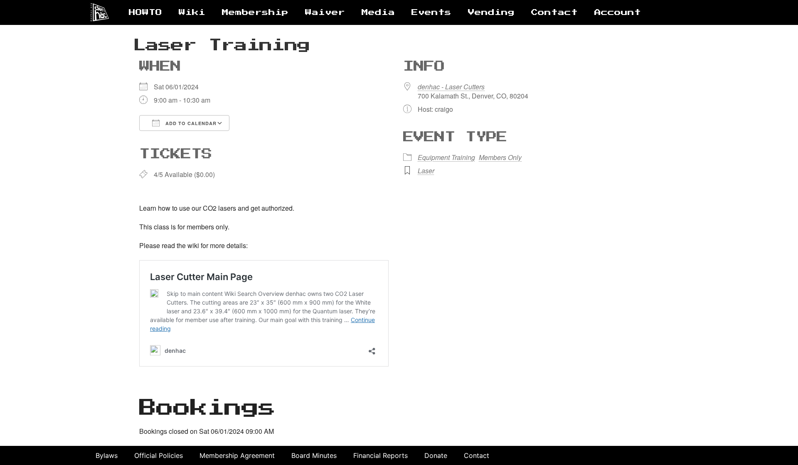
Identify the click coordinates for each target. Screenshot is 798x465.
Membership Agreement (237, 455)
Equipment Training (446, 157)
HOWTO (145, 12)
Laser (426, 170)
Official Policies (158, 455)
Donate (435, 455)
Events (431, 12)
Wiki (192, 12)
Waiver (325, 12)
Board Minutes (314, 455)
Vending (491, 12)
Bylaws (107, 455)
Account (617, 12)
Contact (554, 12)
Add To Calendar (190, 123)
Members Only (500, 157)
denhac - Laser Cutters (451, 86)
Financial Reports (380, 455)
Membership (255, 12)
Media (378, 12)
